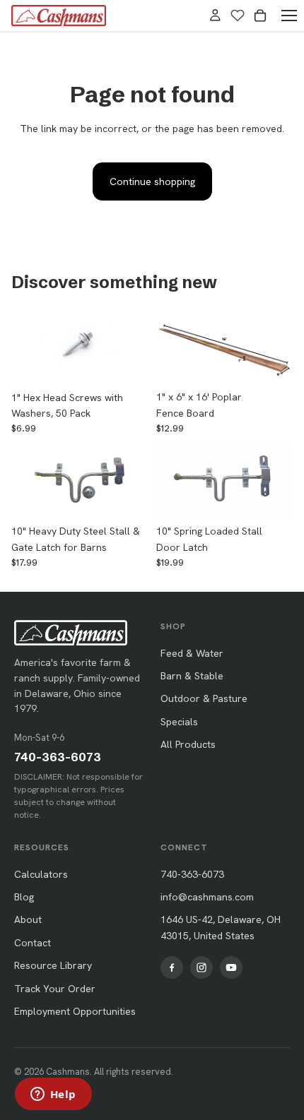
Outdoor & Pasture (203, 698)
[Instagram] (201, 967)
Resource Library (53, 965)
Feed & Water (191, 653)
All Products (188, 744)
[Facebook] (171, 967)
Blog (24, 896)
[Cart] (260, 15)
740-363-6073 (57, 757)
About (28, 919)
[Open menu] (289, 15)
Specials (179, 721)
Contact (32, 942)
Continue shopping (152, 181)
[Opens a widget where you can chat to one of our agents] (53, 1095)
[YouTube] (231, 967)
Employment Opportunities (75, 1011)
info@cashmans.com (207, 896)
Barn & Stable (191, 675)
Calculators (41, 874)
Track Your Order (54, 988)
